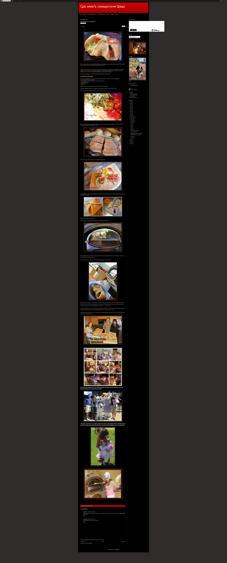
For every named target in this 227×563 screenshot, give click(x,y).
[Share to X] (83, 23)
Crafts (112, 14)
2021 (131, 108)
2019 (131, 111)
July (131, 123)
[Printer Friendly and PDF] (123, 27)
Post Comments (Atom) (88, 543)
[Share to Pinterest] (85, 23)
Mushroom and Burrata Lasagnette (136, 133)
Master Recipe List (92, 14)
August (132, 122)
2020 (131, 110)
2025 (131, 103)
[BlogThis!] (82, 23)
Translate (136, 38)
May (131, 126)
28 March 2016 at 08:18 (91, 511)
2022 (131, 107)
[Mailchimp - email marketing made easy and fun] (155, 31)
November (132, 118)
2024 (131, 104)
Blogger (118, 549)
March (132, 129)
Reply (84, 515)
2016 (131, 115)
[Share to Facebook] (84, 23)
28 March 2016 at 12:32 (91, 519)
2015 (131, 139)
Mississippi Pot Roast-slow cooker (136, 134)
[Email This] (81, 23)
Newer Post (82, 541)
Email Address (133, 25)
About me (85, 14)
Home (80, 14)
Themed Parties (101, 14)
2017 (131, 114)
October (132, 119)
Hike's (117, 14)
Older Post (123, 541)
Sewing (107, 14)
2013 (131, 142)
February (132, 136)
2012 (131, 143)
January (132, 137)
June (132, 125)
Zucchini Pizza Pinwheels (135, 130)
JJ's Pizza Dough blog (115, 78)
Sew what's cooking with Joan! (102, 7)
